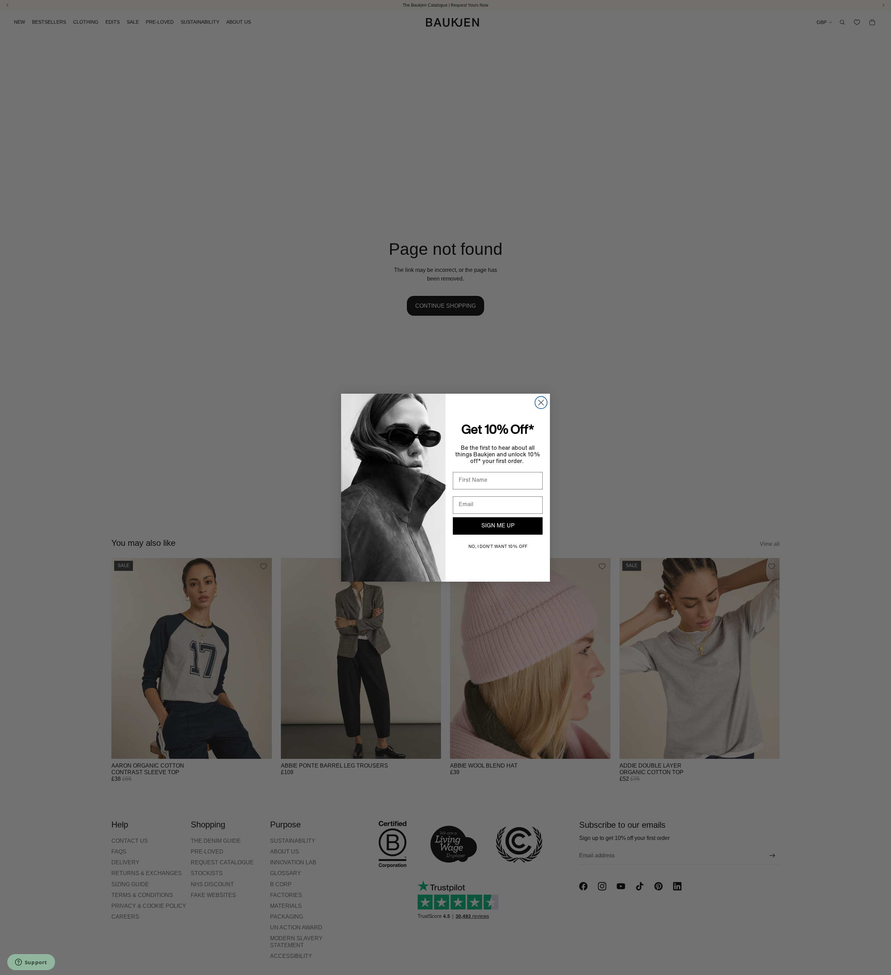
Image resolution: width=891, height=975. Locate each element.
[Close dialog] (541, 402)
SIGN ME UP (497, 526)
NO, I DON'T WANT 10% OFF (497, 547)
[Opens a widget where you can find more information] (31, 963)
